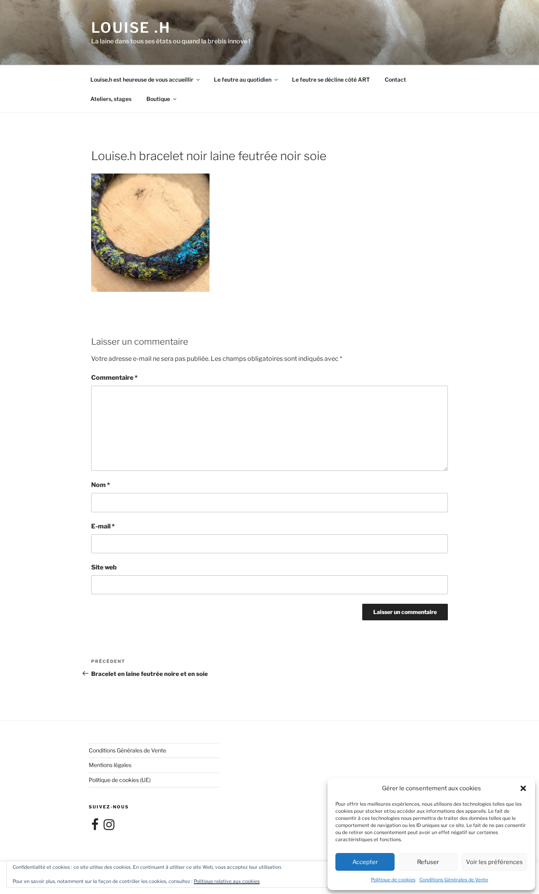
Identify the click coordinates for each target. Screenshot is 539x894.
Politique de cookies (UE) (120, 779)
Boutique (158, 98)
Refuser (428, 862)
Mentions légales (110, 764)
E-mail (103, 526)
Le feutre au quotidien (242, 79)
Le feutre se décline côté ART (331, 79)
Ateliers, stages (110, 98)
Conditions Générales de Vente (453, 880)
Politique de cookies (393, 880)
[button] (523, 788)
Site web (104, 567)
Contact (395, 79)
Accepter (365, 862)
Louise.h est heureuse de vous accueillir (141, 79)
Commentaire (114, 377)
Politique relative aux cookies (227, 881)
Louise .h (131, 27)
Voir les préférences (494, 862)
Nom (100, 485)
